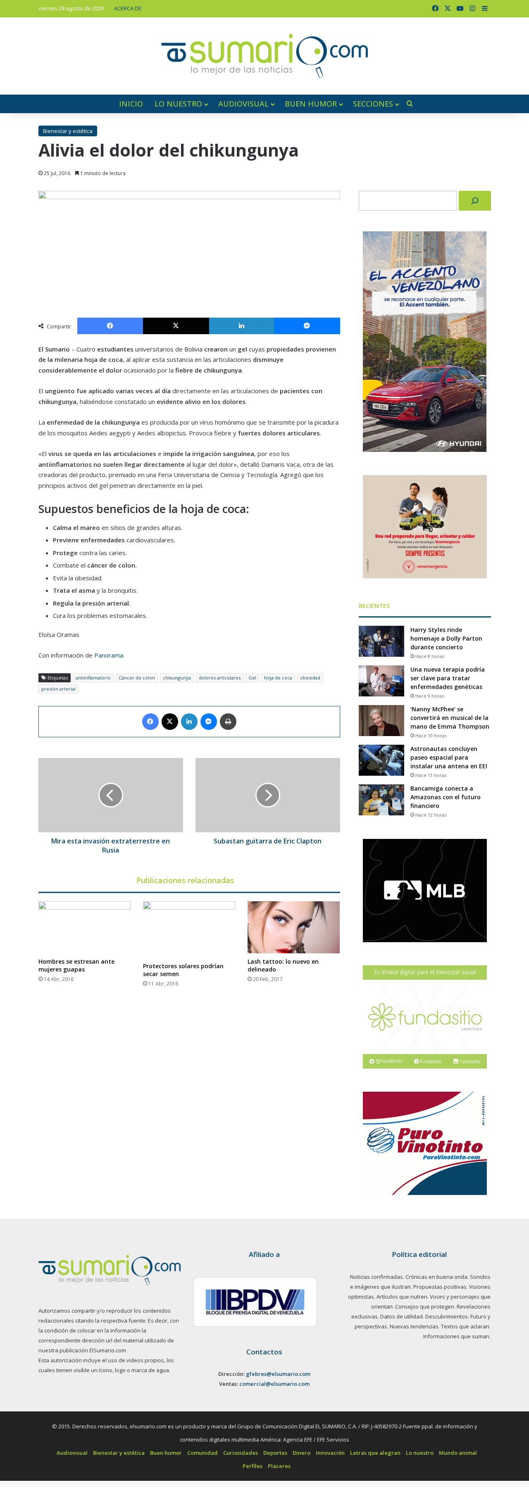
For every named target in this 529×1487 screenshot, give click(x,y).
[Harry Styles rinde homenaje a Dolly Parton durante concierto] (381, 641)
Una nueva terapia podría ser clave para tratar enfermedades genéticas (447, 678)
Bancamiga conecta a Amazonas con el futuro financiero (445, 797)
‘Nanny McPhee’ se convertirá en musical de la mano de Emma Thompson (449, 717)
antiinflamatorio (93, 678)
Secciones (373, 104)
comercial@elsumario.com (274, 1383)
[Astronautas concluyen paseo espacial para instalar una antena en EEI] (381, 760)
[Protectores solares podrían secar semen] (189, 929)
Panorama (108, 655)
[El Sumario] (264, 56)
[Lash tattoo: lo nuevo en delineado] (294, 927)
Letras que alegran (375, 1452)
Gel (252, 678)
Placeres (279, 1466)
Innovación (330, 1452)
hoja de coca (278, 678)
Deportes (275, 1452)
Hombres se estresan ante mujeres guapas (76, 965)
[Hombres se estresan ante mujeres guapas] (84, 927)
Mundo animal (458, 1452)
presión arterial (58, 689)
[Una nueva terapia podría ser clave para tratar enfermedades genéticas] (381, 680)
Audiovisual (243, 104)
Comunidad (202, 1452)
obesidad (310, 678)
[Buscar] (475, 201)
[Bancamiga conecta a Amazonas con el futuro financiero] (381, 799)
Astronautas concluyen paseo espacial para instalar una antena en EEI (448, 757)
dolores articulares (220, 678)
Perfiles (252, 1466)
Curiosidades (240, 1452)
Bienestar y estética (68, 131)
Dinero (301, 1452)
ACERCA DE (127, 8)
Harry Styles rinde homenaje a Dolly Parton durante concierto (446, 638)
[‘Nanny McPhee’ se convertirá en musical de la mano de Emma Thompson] (381, 720)
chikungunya (177, 678)
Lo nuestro (178, 104)
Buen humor (311, 104)
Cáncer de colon (137, 678)
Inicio (131, 104)
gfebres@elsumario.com (278, 1374)
